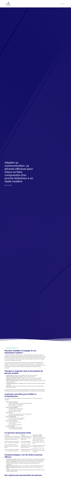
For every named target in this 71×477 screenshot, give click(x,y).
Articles (62, 3)
